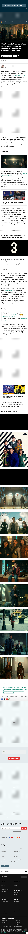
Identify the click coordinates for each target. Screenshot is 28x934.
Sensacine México (17, 922)
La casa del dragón (18, 859)
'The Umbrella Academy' (18, 75)
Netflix (7, 696)
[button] (9, 66)
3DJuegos (16, 883)
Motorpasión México (18, 926)
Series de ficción (4, 848)
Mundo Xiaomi (4, 891)
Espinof (15, 894)
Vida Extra (16, 885)
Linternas (16, 861)
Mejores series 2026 (13, 818)
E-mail (18, 56)
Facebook (11, 56)
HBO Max (3, 859)
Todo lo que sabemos (14, 696)
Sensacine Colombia (18, 924)
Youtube (12, 837)
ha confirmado (8, 290)
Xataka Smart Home (5, 889)
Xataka (2, 883)
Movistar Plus (17, 851)
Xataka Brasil (3, 922)
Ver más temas (5, 866)
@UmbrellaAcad (14, 315)
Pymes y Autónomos (18, 911)
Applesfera (3, 887)
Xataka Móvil (3, 885)
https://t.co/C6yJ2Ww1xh (9, 317)
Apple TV (3, 856)
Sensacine (16, 892)
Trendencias (3, 910)
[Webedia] (5, 877)
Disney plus (3, 851)
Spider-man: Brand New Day (7, 861)
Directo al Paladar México (6, 926)
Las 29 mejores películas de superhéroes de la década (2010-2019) (13, 397)
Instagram (15, 837)
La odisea (16, 856)
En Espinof (5, 200)
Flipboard (16, 56)
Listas (15, 854)
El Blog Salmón (17, 910)
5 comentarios (6, 56)
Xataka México (4, 920)
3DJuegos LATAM (17, 920)
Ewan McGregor (12, 21)
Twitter (14, 56)
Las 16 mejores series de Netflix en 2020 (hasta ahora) (13, 203)
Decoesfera (3, 911)
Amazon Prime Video (18, 848)
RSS (17, 837)
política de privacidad (17, 831)
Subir (23, 876)
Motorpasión (16, 901)
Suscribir (24, 828)
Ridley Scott (5, 21)
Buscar (26, 871)
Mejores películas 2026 (23, 818)
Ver (14, 758)
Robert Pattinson (20, 21)
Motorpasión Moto (17, 903)
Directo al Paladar (4, 901)
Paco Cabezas (24, 696)
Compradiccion (4, 913)
